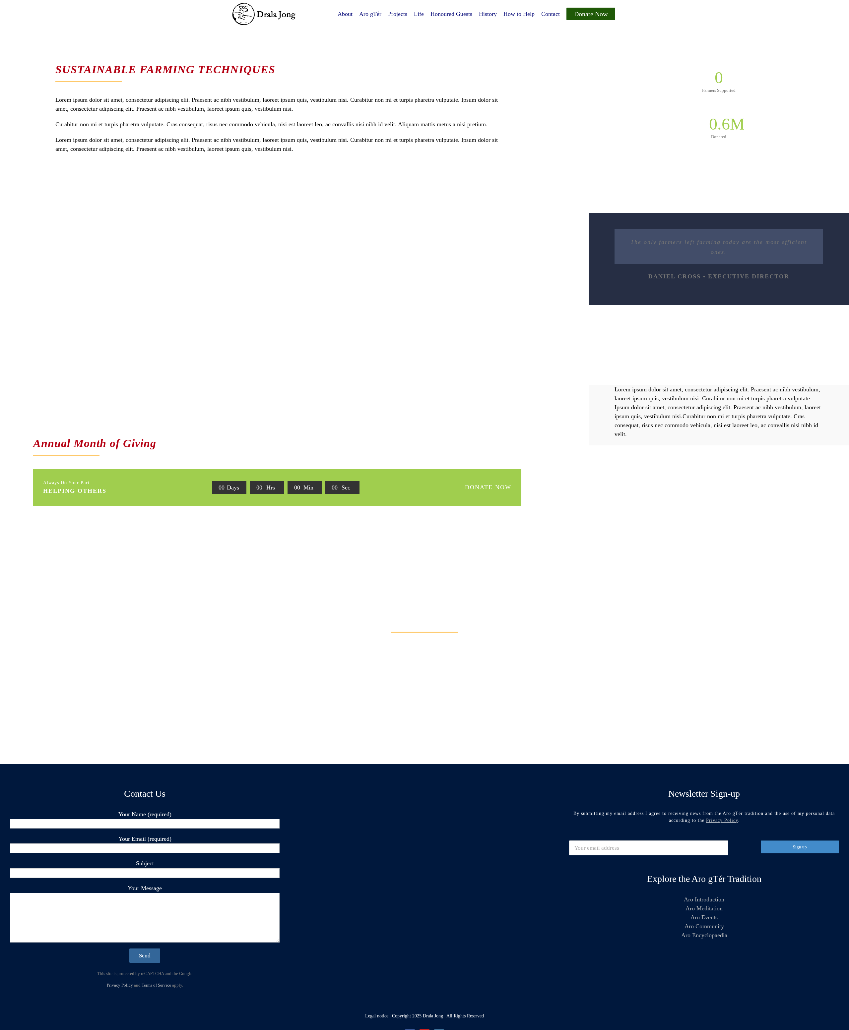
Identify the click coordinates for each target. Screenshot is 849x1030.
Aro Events (704, 917)
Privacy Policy (120, 985)
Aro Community (704, 926)
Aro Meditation (704, 908)
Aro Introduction (704, 899)
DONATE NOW (488, 487)
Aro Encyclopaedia (704, 935)
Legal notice (376, 1015)
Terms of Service (156, 985)
